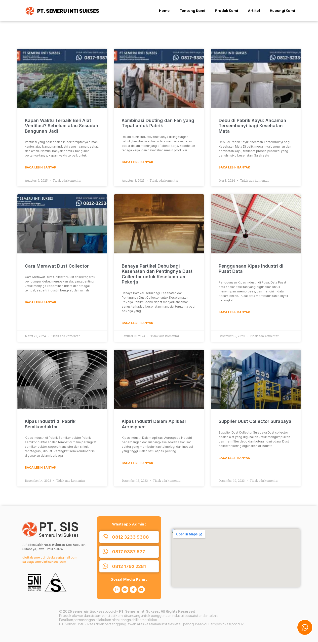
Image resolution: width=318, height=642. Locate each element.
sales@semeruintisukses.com (44, 561)
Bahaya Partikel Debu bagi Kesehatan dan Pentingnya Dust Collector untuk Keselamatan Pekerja (157, 274)
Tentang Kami (192, 10)
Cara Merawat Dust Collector (57, 266)
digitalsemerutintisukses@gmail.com (49, 557)
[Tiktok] (133, 589)
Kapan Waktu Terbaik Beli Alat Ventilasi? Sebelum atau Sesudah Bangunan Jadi (61, 126)
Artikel (254, 10)
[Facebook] (124, 589)
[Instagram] (116, 589)
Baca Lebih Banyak (40, 167)
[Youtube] (141, 589)
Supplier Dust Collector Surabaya (255, 421)
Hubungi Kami (282, 10)
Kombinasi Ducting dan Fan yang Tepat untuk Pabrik (158, 123)
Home (164, 10)
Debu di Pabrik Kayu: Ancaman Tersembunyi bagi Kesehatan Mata (252, 126)
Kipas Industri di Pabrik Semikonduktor (50, 424)
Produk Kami (226, 10)
